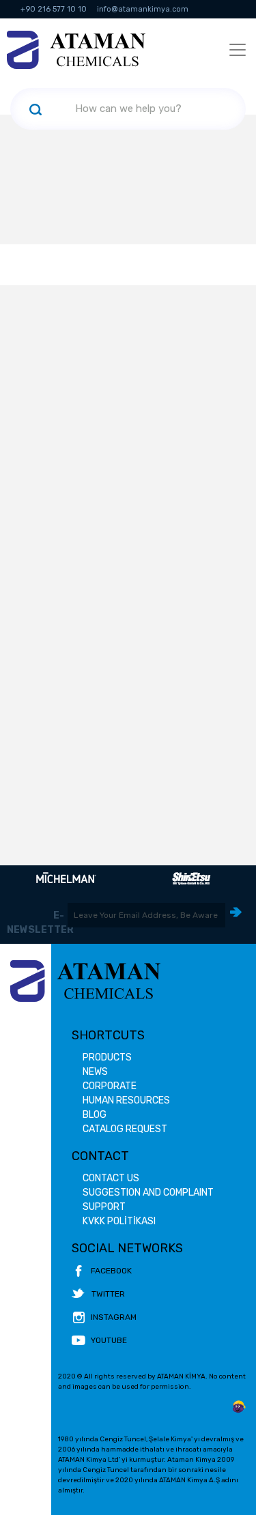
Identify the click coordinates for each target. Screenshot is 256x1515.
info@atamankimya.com (142, 9)
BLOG (94, 1115)
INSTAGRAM (114, 1317)
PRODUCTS (107, 1057)
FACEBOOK (111, 1270)
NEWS (95, 1072)
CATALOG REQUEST (125, 1129)
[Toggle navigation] (237, 50)
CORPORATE (110, 1086)
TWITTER (108, 1294)
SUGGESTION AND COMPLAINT (148, 1192)
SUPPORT (104, 1207)
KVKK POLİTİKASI (119, 1221)
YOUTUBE (109, 1340)
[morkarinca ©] (239, 1407)
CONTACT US (111, 1178)
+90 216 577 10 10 (53, 9)
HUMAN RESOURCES (126, 1100)
